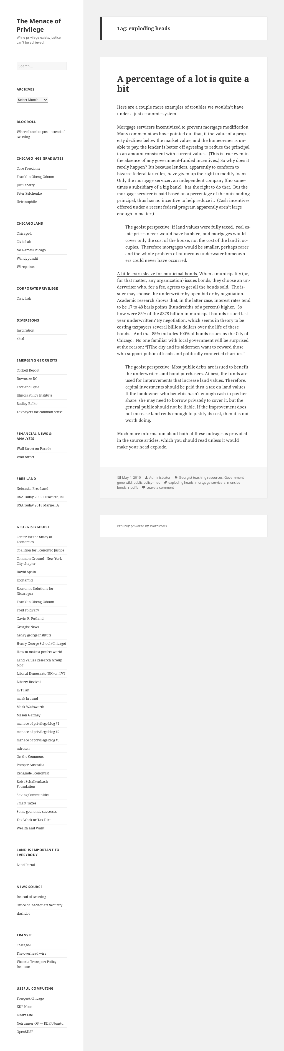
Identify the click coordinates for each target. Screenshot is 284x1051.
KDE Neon (24, 1006)
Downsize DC (27, 378)
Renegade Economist (33, 773)
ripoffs (133, 487)
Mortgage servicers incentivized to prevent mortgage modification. (183, 127)
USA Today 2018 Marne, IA (38, 505)
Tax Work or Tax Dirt (33, 819)
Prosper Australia (30, 764)
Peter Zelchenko (29, 193)
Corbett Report (28, 370)
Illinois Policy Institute (34, 395)
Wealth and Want (30, 828)
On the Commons (30, 756)
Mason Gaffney (28, 715)
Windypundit (27, 258)
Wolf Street (25, 457)
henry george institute (34, 635)
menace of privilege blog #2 (38, 731)
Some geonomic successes (37, 811)
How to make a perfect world (39, 651)
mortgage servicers (210, 482)
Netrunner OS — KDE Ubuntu (40, 1023)
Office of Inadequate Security (39, 905)
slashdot (23, 913)
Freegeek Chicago (30, 998)
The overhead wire (31, 953)
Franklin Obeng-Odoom (35, 176)
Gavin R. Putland (30, 618)
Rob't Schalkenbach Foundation (32, 784)
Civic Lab (24, 241)
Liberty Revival (29, 681)
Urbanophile (27, 201)
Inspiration (25, 330)
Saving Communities (33, 794)
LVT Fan (23, 690)
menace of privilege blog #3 (38, 740)
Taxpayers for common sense (39, 412)
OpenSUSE (25, 1031)
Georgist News (28, 626)
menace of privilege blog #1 (38, 723)
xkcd (20, 338)
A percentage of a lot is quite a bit (183, 83)
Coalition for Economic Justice (40, 550)
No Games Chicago (31, 250)
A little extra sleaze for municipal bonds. (157, 273)
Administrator (160, 477)
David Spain (26, 572)
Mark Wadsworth (30, 706)
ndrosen (23, 748)
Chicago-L (24, 233)
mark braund (27, 698)
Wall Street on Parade (34, 448)
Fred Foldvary (28, 610)
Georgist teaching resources (201, 477)
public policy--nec (146, 482)
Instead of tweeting (31, 896)
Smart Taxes (26, 803)
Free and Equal (28, 387)
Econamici (25, 580)
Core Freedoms (28, 168)
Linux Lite (25, 1015)
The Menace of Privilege (39, 25)
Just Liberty (26, 185)
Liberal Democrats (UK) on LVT (41, 673)
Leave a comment (160, 487)
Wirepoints (25, 266)
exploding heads (181, 482)
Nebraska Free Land (32, 488)
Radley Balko (27, 403)
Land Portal (26, 864)
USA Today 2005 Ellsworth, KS (40, 497)
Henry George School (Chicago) (41, 643)
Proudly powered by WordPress (142, 526)
